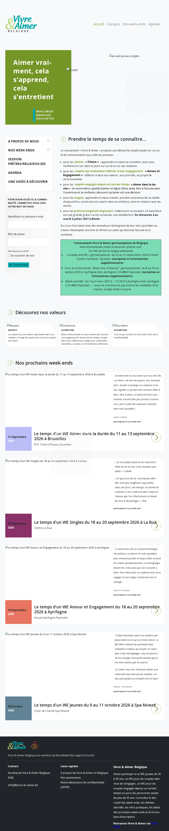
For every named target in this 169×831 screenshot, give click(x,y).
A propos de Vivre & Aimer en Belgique (84, 773)
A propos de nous (23, 141)
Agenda (154, 24)
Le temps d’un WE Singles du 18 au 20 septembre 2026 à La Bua (95, 522)
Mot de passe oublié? (18, 251)
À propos (113, 24)
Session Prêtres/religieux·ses (27, 161)
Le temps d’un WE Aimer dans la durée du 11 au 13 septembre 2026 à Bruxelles (94, 436)
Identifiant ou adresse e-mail (25, 216)
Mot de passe (16, 234)
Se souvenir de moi (22, 255)
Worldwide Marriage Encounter (45, 115)
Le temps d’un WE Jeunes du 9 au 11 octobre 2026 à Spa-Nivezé (95, 705)
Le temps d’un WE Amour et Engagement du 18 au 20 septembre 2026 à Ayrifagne (97, 609)
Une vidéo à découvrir (28, 181)
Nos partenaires (71, 777)
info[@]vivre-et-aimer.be (23, 785)
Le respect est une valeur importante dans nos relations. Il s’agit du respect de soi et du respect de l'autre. (32, 337)
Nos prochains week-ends (44, 362)
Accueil (99, 24)
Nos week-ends (134, 24)
